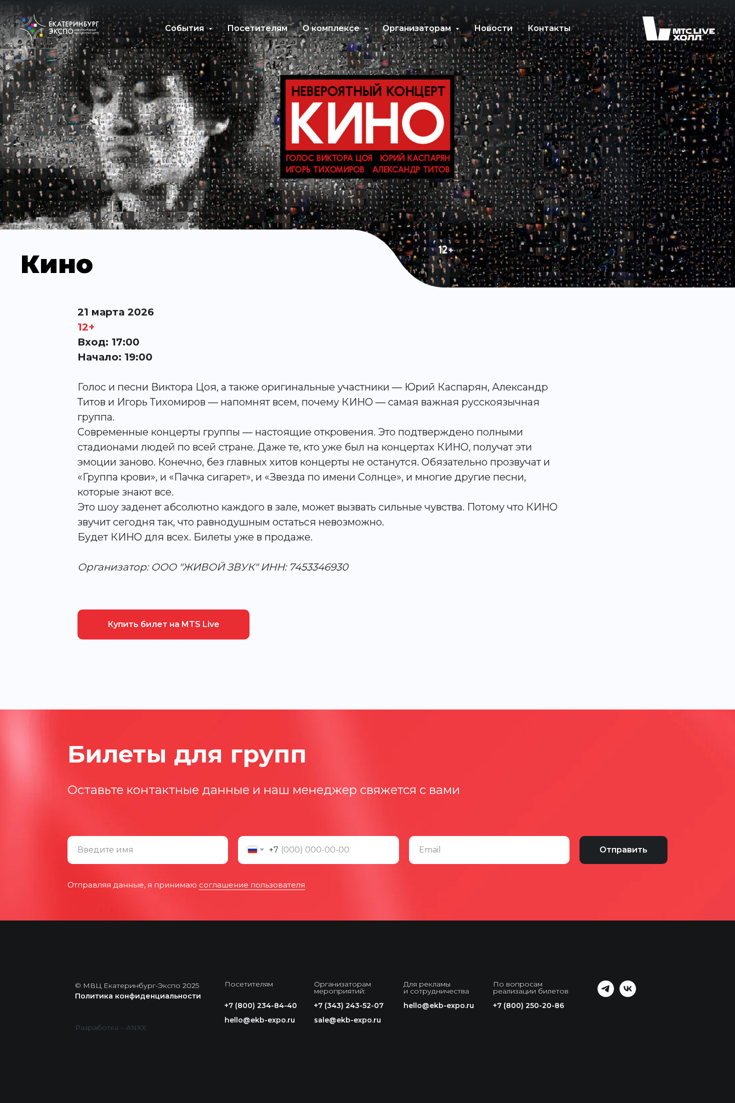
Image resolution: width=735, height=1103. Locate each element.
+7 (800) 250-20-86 (528, 1005)
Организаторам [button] (417, 28)
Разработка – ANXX (110, 1027)
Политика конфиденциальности (138, 996)
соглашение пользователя (252, 885)
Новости (493, 28)
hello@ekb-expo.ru (259, 1020)
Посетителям (257, 28)
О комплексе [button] (332, 28)
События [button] (185, 28)
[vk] (628, 994)
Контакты (549, 28)
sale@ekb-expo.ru (347, 1020)
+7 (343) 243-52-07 (349, 1005)
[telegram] (606, 994)
